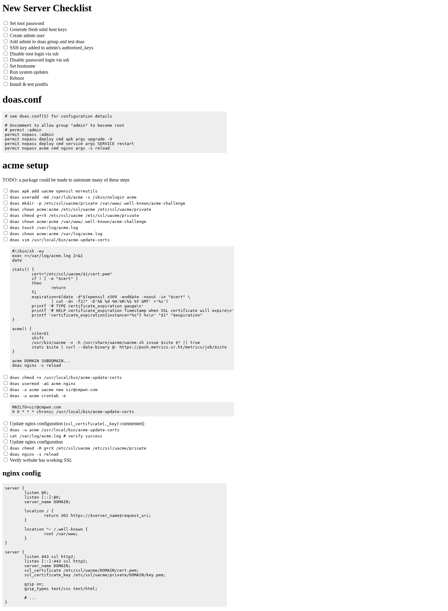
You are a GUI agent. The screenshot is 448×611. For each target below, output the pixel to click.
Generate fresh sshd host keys (38, 29)
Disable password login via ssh (39, 59)
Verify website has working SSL (40, 460)
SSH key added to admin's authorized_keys (51, 47)
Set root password (26, 23)
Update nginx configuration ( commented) (76, 423)
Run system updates (28, 72)
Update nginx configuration (36, 441)
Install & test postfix (28, 84)
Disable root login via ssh (34, 53)
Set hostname (22, 66)
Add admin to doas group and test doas (46, 41)
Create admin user (26, 35)
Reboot (16, 78)
